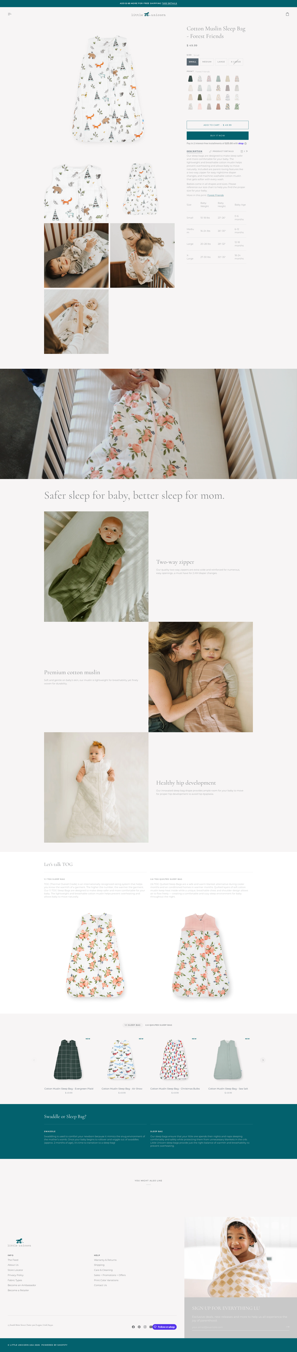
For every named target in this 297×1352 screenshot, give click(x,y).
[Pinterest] (139, 1327)
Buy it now (217, 135)
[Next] (263, 1060)
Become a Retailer (18, 1290)
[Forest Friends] (237, 98)
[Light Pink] (200, 107)
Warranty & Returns (105, 1260)
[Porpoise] (228, 88)
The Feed (13, 1260)
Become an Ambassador (22, 1285)
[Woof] (219, 88)
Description (194, 151)
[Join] (286, 1326)
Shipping (99, 1265)
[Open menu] (12, 14)
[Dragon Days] (200, 88)
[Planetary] (228, 98)
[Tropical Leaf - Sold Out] (237, 107)
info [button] (10, 1255)
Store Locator (15, 1270)
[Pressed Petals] (210, 107)
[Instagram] (145, 1327)
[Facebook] (133, 1327)
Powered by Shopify (54, 1345)
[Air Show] (200, 79)
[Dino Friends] (228, 107)
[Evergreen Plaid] (191, 79)
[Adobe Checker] (228, 79)
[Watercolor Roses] (219, 98)
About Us (13, 1265)
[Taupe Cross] (191, 98)
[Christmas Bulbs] (210, 79)
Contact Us (100, 1285)
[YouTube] (151, 1327)
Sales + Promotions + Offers (110, 1275)
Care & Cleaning (103, 1270)
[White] (210, 88)
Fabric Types (15, 1280)
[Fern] (200, 98)
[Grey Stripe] (237, 88)
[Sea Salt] (219, 79)
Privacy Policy (16, 1275)
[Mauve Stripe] (219, 107)
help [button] (97, 1255)
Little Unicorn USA (22, 1345)
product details (223, 151)
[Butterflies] (237, 79)
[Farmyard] (191, 107)
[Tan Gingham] (210, 98)
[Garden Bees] (191, 88)
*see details (169, 3)
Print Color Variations (106, 1280)
